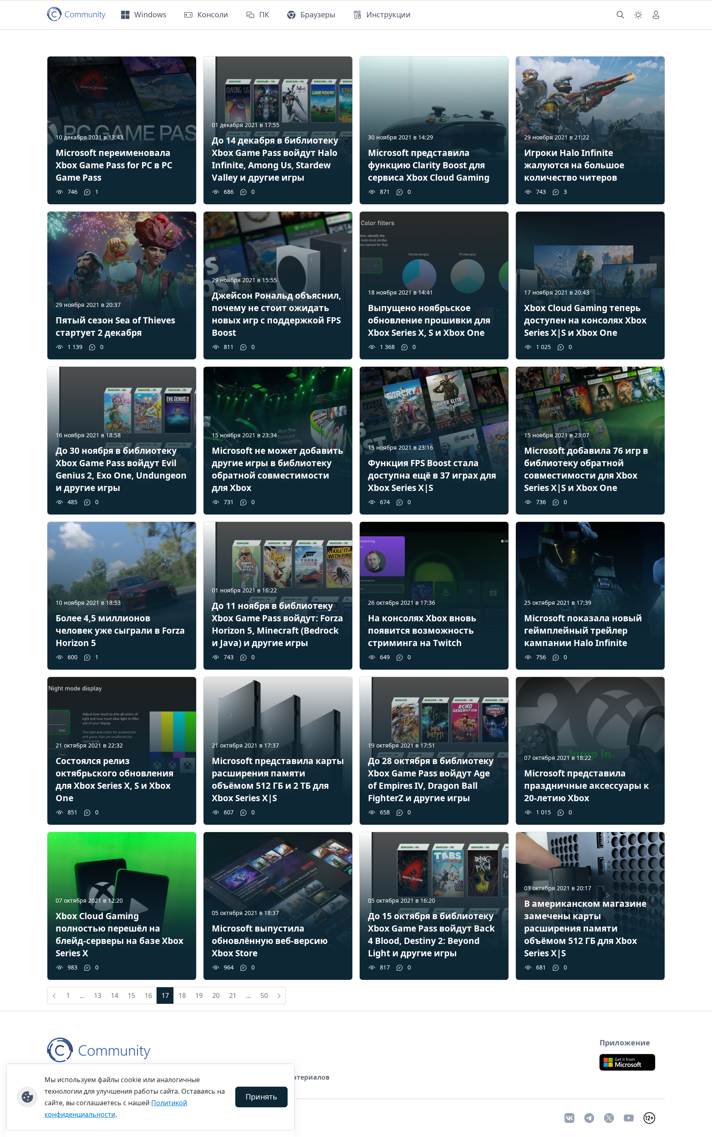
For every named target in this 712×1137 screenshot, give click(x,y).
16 (148, 995)
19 (199, 995)
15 (131, 995)
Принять (261, 1097)
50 (264, 995)
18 (182, 995)
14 (114, 995)
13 (97, 995)
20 (216, 995)
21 (233, 995)
